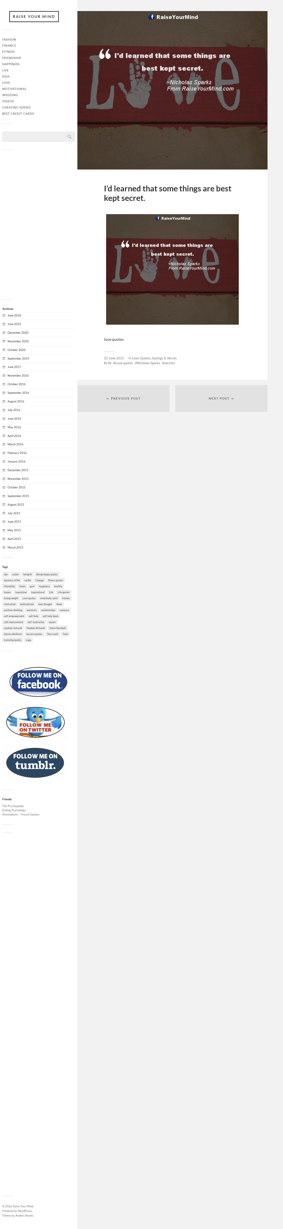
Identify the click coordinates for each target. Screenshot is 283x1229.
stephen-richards (13, 628)
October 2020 (17, 350)
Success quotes (34, 634)
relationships (48, 610)
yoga (28, 639)
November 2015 (18, 478)
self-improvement (13, 622)
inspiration (21, 592)
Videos (8, 101)
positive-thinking (13, 610)
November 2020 (18, 341)
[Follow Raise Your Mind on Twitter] (35, 739)
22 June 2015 (114, 358)
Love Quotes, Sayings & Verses (154, 358)
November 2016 (18, 375)
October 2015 (17, 487)
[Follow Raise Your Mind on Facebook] (39, 699)
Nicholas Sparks (148, 363)
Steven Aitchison (13, 634)
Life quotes (64, 592)
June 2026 (14, 315)
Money (66, 598)
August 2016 (16, 401)
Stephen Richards (36, 628)
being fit (27, 574)
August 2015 (16, 504)
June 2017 (14, 367)
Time (65, 634)
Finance (9, 45)
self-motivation (36, 622)
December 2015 (18, 470)
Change (39, 580)
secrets (169, 363)
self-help (33, 616)
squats (52, 622)
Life (5, 70)
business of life (12, 580)
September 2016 (18, 392)
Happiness (11, 64)
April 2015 (14, 539)
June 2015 (14, 521)
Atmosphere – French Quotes (20, 814)
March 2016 (15, 444)
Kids (6, 76)
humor (7, 592)
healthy (58, 586)
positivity (32, 610)
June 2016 (14, 418)
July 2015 (14, 513)
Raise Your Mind (34, 16)
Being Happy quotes (47, 574)
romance (64, 610)
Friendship (11, 58)
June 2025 (14, 324)
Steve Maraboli (58, 628)
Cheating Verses (16, 107)
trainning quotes (12, 639)
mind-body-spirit (49, 598)
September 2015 (18, 496)
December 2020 (18, 332)
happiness (44, 586)
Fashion (9, 39)
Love (6, 82)
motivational (27, 604)
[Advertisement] (39, 224)
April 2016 (14, 436)
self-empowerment (14, 616)
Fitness (8, 51)
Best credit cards (18, 113)
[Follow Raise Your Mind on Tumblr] (35, 779)
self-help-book (50, 616)
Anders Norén (24, 1215)
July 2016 (14, 410)
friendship (9, 586)
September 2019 (18, 358)
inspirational (38, 592)
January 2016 (16, 461)
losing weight (11, 598)
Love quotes (29, 598)
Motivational (14, 89)
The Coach (52, 634)
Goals (22, 586)
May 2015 (14, 530)
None (59, 604)
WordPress (25, 1211)
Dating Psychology (14, 810)
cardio (27, 580)
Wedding (10, 95)
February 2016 (17, 453)
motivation (10, 604)
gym (32, 586)
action (15, 574)
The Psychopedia (13, 806)
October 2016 (17, 384)
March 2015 (15, 547)
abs (6, 574)
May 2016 (14, 427)
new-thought (45, 604)
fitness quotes (55, 580)
